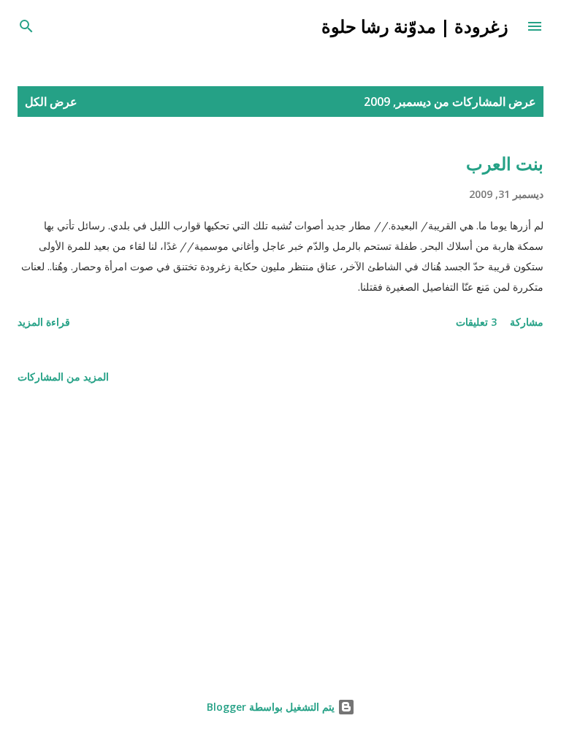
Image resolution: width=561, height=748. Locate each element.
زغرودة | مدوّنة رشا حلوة (414, 26)
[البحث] (26, 26)
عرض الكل (51, 102)
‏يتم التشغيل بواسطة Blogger (272, 707)
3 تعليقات (476, 322)
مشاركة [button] (526, 322)
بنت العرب (504, 163)
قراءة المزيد (44, 322)
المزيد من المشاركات (63, 376)
